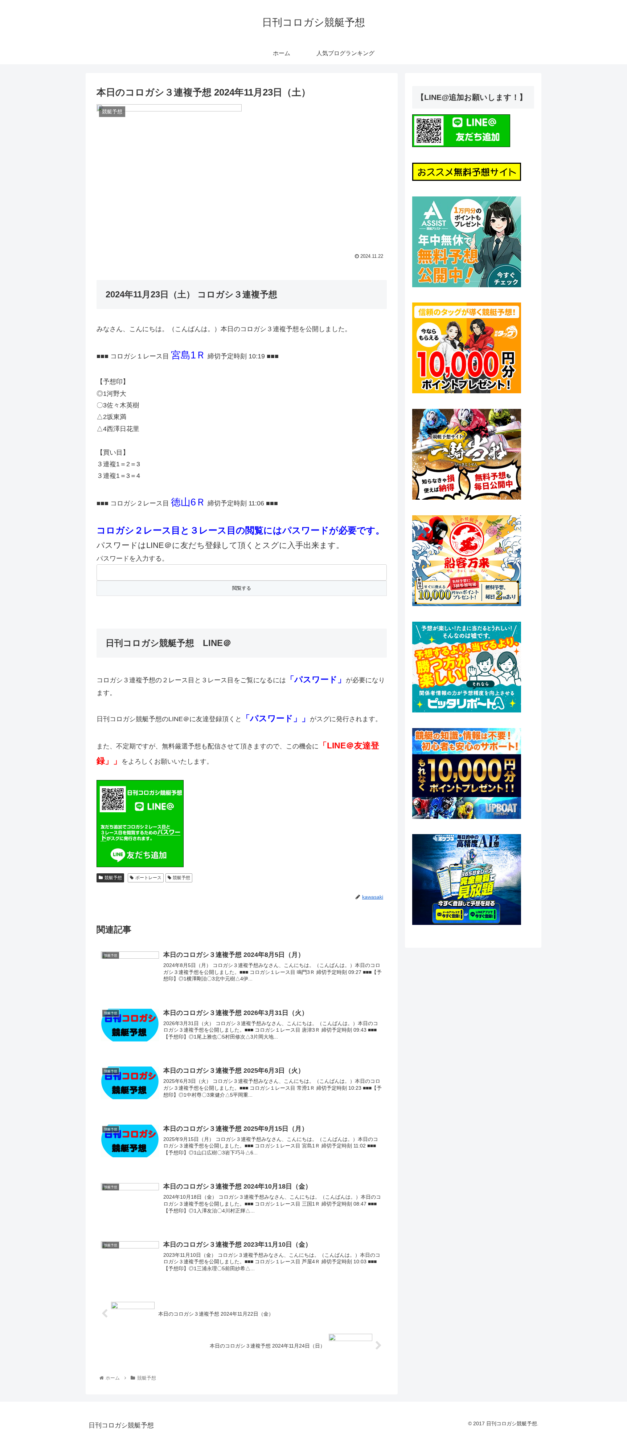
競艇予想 (113, 877)
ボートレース (148, 877)
